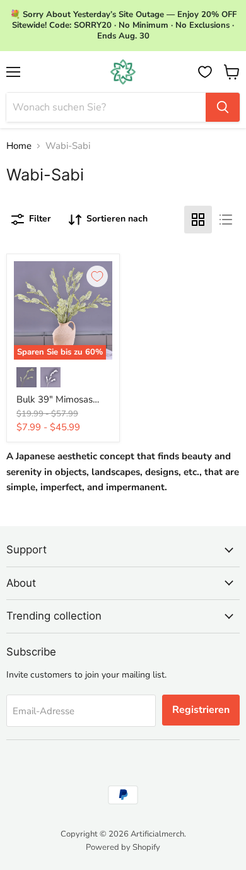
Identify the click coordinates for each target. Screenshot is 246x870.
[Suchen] (223, 107)
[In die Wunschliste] (97, 276)
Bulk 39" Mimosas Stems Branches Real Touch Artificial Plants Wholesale (62, 400)
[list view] (226, 219)
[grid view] (198, 219)
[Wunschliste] (205, 72)
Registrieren (201, 710)
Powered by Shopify (123, 847)
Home (19, 146)
